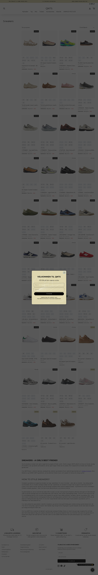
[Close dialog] (64, 272)
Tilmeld (49, 293)
